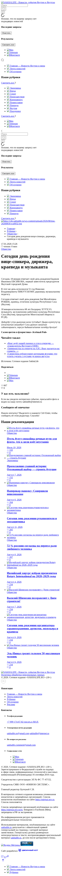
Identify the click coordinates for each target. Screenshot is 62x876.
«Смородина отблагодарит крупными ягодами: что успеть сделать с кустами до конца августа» (32, 355)
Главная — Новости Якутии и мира (27, 66)
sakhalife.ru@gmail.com (18, 733)
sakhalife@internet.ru (39, 733)
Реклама (11, 704)
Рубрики (11, 231)
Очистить (6, 33)
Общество (12, 234)
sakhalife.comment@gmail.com (21, 745)
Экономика (12, 460)
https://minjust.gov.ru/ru (12, 809)
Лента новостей (17, 68)
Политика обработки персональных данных (23, 675)
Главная (11, 228)
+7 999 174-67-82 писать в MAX (22, 722)
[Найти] (3, 9)
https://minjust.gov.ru (44, 799)
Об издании (15, 71)
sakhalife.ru (6, 827)
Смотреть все (8, 45)
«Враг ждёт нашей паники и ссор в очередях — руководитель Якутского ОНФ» (30, 344)
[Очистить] (3, 12)
